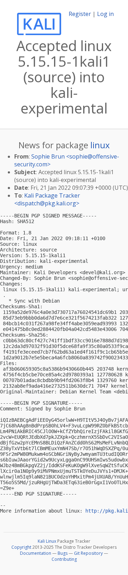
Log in (105, 14)
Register (80, 14)
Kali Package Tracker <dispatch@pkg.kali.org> (47, 199)
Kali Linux (47, 541)
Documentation (35, 553)
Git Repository (88, 553)
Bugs (63, 553)
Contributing (64, 559)
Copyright (21, 547)
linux (100, 145)
